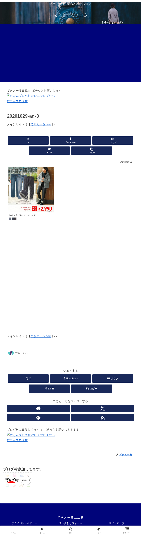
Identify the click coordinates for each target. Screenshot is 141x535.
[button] (91, 150)
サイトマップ (116, 523)
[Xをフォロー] (102, 408)
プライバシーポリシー (24, 523)
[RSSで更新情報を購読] (102, 417)
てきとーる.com (40, 124)
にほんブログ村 (17, 101)
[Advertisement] (70, 54)
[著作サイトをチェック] (38, 408)
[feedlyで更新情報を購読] (38, 417)
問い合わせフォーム (70, 523)
